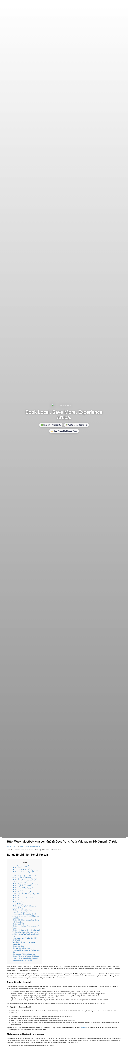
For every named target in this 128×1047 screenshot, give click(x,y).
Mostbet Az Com (18, 902)
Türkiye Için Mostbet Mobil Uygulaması (25, 878)
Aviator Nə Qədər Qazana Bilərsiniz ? (24, 876)
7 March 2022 (11, 846)
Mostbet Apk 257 (18, 924)
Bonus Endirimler (17, 904)
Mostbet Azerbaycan (33, 846)
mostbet (83, 1027)
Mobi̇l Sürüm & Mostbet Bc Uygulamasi (25, 870)
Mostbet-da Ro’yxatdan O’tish (22, 910)
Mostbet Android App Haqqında (23, 888)
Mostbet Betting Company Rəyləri (23, 892)
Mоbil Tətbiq (16, 940)
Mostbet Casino (17, 890)
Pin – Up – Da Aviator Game (21, 948)
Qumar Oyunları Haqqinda (21, 866)
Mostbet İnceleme (18, 946)
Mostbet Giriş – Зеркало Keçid (21, 868)
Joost (21, 846)
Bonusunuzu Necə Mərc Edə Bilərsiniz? (24, 938)
